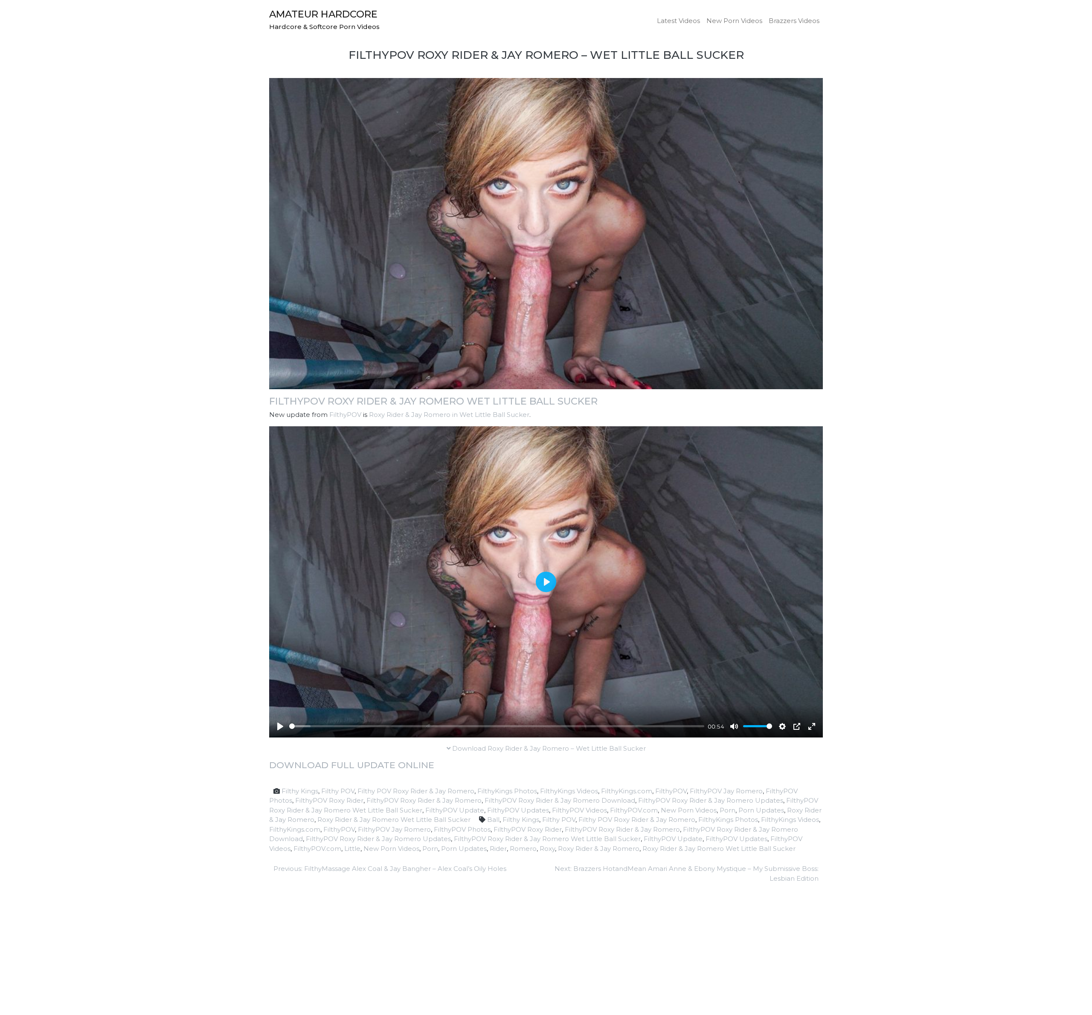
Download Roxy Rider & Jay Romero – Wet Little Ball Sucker (548, 748)
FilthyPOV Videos (579, 810)
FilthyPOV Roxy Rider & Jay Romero (424, 800)
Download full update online (351, 765)
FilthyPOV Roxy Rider (329, 800)
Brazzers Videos (794, 21)
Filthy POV (337, 791)
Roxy (547, 848)
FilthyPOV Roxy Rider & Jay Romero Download (560, 800)
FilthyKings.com (626, 791)
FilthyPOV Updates (518, 810)
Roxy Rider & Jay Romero (598, 848)
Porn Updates (761, 810)
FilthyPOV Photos (462, 829)
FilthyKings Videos (569, 791)
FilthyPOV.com (634, 810)
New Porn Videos (734, 21)
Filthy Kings (300, 791)
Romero (523, 848)
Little (352, 848)
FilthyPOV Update (454, 810)
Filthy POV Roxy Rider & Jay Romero (415, 791)
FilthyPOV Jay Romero (726, 791)
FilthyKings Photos (507, 791)
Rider (498, 848)
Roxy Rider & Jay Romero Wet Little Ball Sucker (393, 819)
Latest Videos (678, 21)
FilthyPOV (345, 415)
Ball (493, 819)
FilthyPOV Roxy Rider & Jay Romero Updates (710, 800)
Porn (727, 810)
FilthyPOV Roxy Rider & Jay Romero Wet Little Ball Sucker (433, 401)
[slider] (496, 726)
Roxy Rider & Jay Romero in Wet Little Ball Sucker (449, 415)
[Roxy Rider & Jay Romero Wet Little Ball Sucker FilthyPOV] (546, 233)
